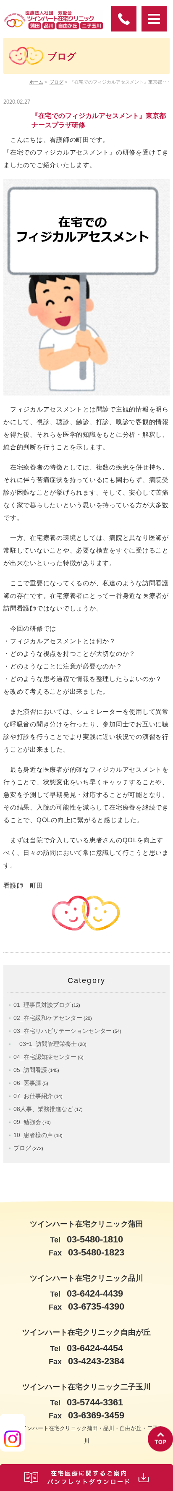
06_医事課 (27, 1083)
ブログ (56, 81)
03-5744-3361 (86, 1402)
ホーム (36, 81)
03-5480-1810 (86, 1239)
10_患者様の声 (33, 1135)
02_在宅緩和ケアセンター (47, 1017)
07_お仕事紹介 (33, 1096)
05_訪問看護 (30, 1069)
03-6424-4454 (86, 1348)
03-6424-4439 (86, 1293)
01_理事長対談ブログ (42, 1004)
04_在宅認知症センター (44, 1056)
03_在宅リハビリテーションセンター (62, 1030)
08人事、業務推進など (43, 1109)
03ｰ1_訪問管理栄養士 (45, 1043)
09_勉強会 (27, 1122)
